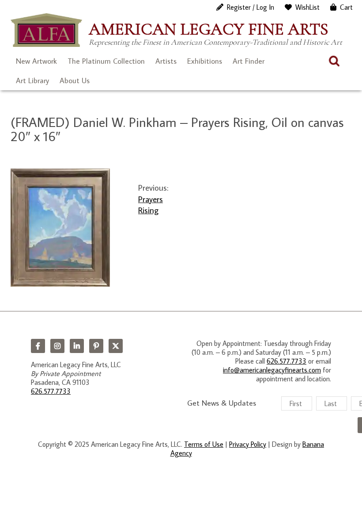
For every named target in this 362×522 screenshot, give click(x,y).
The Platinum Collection (106, 61)
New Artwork (36, 61)
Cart (346, 7)
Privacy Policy (247, 444)
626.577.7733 (51, 391)
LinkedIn (77, 346)
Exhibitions (204, 61)
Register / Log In (250, 7)
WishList (307, 7)
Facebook (38, 346)
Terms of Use (203, 444)
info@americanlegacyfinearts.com (272, 369)
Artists (166, 61)
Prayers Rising (150, 204)
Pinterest (96, 346)
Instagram (57, 346)
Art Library (32, 80)
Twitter (116, 346)
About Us (75, 80)
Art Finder (248, 61)
